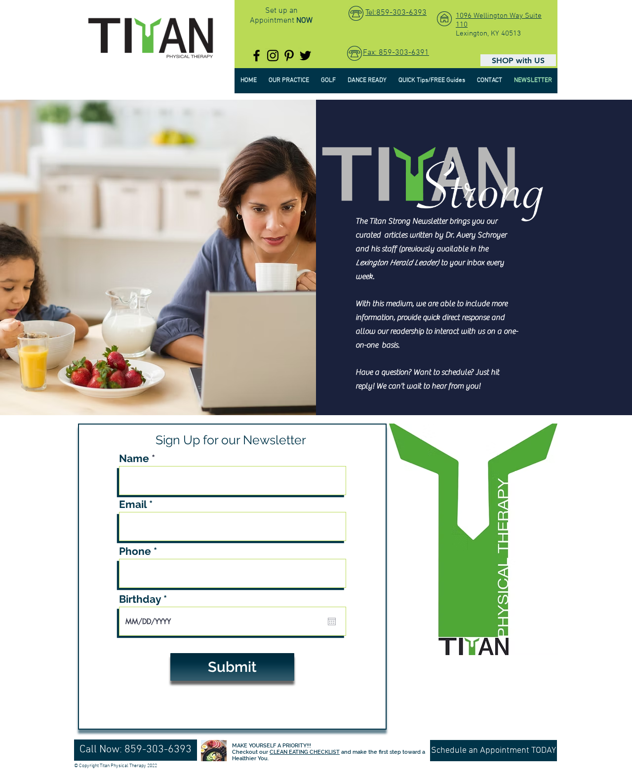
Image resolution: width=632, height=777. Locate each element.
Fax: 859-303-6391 (396, 53)
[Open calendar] (332, 621)
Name (134, 458)
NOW (304, 21)
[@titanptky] (272, 55)
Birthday (146, 599)
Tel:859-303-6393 (396, 13)
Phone (135, 551)
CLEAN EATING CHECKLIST (305, 752)
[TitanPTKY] (256, 55)
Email (133, 504)
